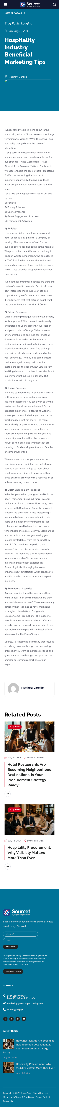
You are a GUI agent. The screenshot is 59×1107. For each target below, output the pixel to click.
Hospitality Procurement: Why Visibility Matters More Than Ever (29, 852)
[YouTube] (24, 1019)
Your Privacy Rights (13, 971)
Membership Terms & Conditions (18, 1097)
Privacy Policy (42, 1097)
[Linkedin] (11, 1019)
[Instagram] (17, 1019)
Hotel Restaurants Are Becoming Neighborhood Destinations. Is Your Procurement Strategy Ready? (29, 774)
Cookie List (8, 1101)
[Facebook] (5, 1019)
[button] (54, 5)
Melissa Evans (37, 758)
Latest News (13, 13)
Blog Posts (15, 727)
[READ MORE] (8, 794)
